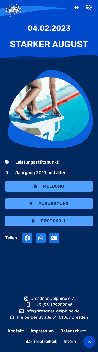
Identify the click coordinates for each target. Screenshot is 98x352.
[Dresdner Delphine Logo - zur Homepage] (13, 10)
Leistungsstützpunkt (37, 162)
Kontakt (16, 330)
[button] (27, 238)
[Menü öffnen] (89, 7)
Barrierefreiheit (41, 341)
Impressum (42, 330)
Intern (70, 341)
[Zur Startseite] (77, 7)
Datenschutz (73, 330)
